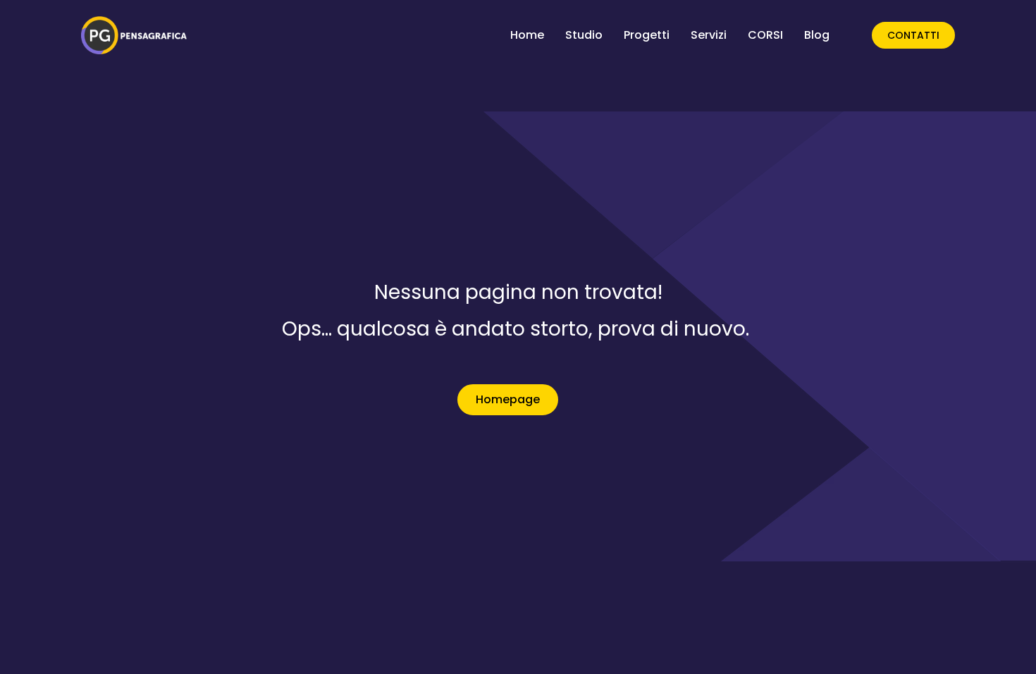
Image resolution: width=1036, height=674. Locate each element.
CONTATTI (913, 35)
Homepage (508, 399)
